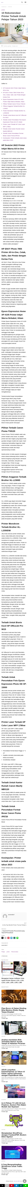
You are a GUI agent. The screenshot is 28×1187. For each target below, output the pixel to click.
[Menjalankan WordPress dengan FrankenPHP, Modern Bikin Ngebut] (14, 1121)
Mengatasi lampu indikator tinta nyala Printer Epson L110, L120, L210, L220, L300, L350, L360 (12, 980)
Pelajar (3, 951)
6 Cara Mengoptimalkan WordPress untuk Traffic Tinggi (11, 1166)
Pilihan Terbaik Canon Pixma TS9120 (14, 104)
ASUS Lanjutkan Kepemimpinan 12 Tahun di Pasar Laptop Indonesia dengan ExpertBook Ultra (13, 1072)
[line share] (17, 938)
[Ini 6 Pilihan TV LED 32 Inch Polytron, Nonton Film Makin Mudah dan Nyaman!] (14, 1091)
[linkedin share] (11, 938)
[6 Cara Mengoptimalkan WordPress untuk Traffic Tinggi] (14, 1152)
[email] (7, 1185)
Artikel (3, 1004)
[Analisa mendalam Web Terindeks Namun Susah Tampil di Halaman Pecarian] (14, 1028)
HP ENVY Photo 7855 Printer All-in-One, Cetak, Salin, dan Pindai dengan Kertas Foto (14, 95)
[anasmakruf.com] (2, 2)
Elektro (3, 1099)
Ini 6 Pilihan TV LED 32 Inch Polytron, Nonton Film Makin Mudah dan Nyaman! (13, 1105)
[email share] (5, 938)
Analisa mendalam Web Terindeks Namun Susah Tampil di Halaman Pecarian (13, 1041)
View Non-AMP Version (18, 1181)
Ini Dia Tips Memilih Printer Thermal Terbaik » (14, 925)
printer (10, 6)
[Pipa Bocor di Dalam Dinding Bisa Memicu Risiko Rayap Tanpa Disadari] (14, 996)
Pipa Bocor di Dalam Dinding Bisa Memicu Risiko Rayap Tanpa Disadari (13, 1010)
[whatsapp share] (14, 938)
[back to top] (25, 1181)
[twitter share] (2, 938)
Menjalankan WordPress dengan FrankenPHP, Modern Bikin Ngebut (13, 1135)
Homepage (3, 6)
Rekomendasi (14, 951)
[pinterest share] (8, 938)
